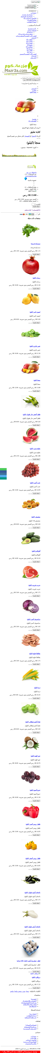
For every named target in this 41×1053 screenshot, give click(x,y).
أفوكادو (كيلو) (36, 551)
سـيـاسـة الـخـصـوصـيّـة (28, 1002)
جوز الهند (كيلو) (35, 756)
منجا (27, 991)
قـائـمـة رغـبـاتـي (31, 1040)
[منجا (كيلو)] (25, 116)
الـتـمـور (33, 38)
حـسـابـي (33, 1036)
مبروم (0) (30, 48)
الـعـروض (33, 58)
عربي (29, 5)
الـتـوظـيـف (32, 1006)
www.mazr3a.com (30, 176)
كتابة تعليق (28, 210)
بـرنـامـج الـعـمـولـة (30, 1027)
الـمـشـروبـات (32, 30)
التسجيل (27, 136)
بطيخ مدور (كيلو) (35, 448)
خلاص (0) (30, 50)
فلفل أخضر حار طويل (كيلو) (31, 414)
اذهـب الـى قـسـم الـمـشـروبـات (26, 36)
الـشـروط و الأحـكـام (29, 1004)
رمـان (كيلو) (36, 278)
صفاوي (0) (29, 47)
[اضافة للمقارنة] (37, 138)
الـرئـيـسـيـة (32, 28)
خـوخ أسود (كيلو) (35, 790)
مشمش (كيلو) (35, 517)
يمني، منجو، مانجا (19, 991)
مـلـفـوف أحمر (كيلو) (33, 619)
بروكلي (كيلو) (36, 977)
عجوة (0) (30, 45)
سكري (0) (29, 41)
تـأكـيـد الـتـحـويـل (30, 1043)
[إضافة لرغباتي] (39, 138)
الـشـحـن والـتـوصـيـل (29, 1001)
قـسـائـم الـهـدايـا (31, 1025)
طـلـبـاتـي (33, 1038)
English (28, 7)
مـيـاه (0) (30, 32)
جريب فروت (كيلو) (34, 585)
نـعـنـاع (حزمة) (35, 244)
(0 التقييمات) (36, 210)
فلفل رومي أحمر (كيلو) (33, 824)
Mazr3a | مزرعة (31, 172)
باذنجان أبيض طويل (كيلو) (32, 927)
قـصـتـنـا (33, 999)
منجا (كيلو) (33, 92)
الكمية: (38, 204)
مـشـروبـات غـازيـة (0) (25, 34)
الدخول (33, 136)
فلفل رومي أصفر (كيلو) (33, 858)
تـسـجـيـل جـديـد (27, 14)
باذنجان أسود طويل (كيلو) (32, 892)
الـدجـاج (33, 56)
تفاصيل (34, 119)
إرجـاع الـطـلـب (31, 1016)
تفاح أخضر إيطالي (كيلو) (32, 722)
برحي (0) (30, 52)
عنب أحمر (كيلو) (35, 483)
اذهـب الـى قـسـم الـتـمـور (28, 54)
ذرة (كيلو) (37, 687)
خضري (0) (29, 43)
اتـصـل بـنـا (33, 1014)
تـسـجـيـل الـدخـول (27, 16)
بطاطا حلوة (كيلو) (34, 653)
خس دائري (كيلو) (35, 346)
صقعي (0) (29, 39)
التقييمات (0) (32, 121)
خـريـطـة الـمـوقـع (30, 1017)
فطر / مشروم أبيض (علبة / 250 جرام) (28, 961)
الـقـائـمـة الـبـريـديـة (29, 1042)
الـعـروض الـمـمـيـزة (29, 1029)
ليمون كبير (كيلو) (35, 312)
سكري (34, 90)
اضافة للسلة (36, 206)
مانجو (12, 991)
